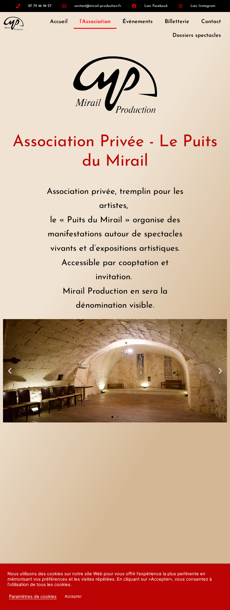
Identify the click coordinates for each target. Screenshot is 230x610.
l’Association (95, 22)
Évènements (137, 22)
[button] (9, 371)
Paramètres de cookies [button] (33, 596)
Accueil (59, 22)
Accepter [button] (73, 596)
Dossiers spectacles (196, 35)
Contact (211, 22)
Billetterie (177, 22)
